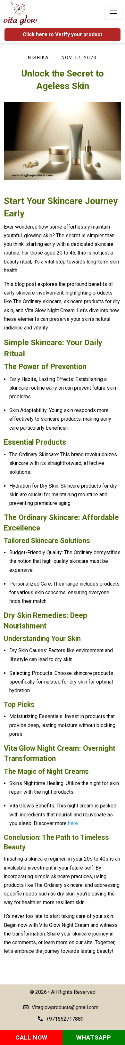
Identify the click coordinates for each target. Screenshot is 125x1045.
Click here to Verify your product (62, 34)
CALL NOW (31, 1037)
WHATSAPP (93, 1037)
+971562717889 (65, 1019)
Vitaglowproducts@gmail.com (65, 1007)
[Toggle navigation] (113, 13)
